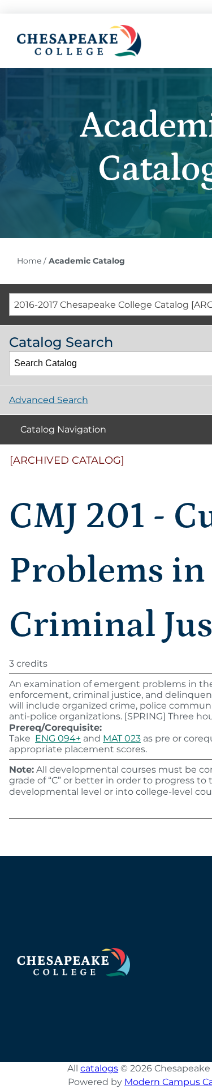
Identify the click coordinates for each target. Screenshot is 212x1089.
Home (29, 261)
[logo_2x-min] (79, 29)
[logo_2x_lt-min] (73, 952)
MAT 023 (122, 738)
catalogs (99, 1068)
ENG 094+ (58, 738)
